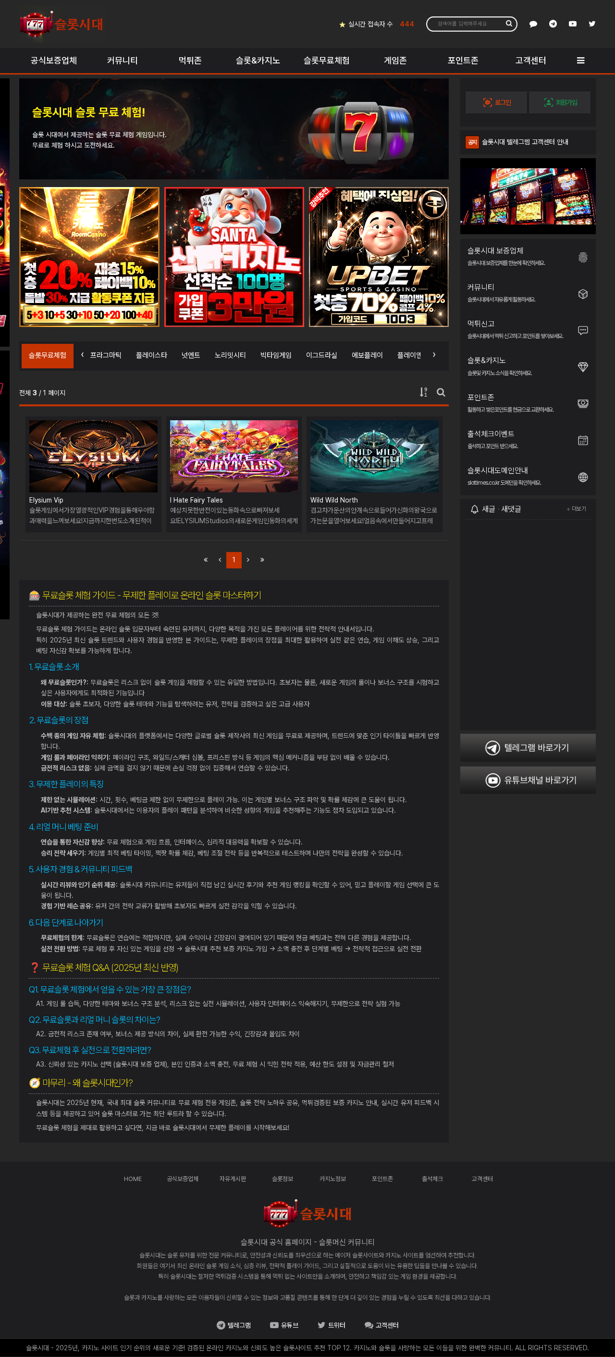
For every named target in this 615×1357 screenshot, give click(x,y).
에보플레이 (367, 355)
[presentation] (82, 354)
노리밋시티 (230, 355)
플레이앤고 (413, 355)
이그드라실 (321, 355)
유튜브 (289, 1325)
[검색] (509, 23)
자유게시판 (233, 1178)
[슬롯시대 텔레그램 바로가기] (553, 24)
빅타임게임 (276, 355)
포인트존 (382, 1178)
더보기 (579, 508)
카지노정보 (333, 1178)
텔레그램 (239, 1325)
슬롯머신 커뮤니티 (347, 1242)
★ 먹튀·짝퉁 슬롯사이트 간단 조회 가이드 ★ (529, 142)
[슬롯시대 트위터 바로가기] (592, 24)
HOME (133, 1178)
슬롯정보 (282, 1178)
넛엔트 (191, 355)
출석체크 (432, 1178)
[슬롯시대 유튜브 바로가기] (573, 24)
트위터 (336, 1325)
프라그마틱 (106, 355)
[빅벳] (379, 257)
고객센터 (482, 1178)
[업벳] (234, 257)
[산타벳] (90, 257)
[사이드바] (580, 60)
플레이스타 (151, 355)
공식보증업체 (182, 1178)
